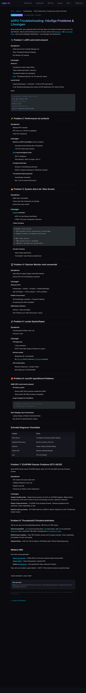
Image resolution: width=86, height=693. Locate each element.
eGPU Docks (28, 3)
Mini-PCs (50, 3)
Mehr (68, 3)
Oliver (14, 585)
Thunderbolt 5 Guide (54, 531)
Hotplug (15, 212)
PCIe (14, 152)
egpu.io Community (19, 558)
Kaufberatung (22, 564)
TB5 (26, 529)
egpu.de (6, 3)
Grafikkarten (40, 3)
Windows (58, 32)
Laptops (60, 3)
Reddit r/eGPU (17, 561)
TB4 (45, 529)
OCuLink (19, 359)
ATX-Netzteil (38, 359)
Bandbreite (14, 531)
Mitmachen (79, 3)
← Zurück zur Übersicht (18, 600)
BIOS (14, 76)
